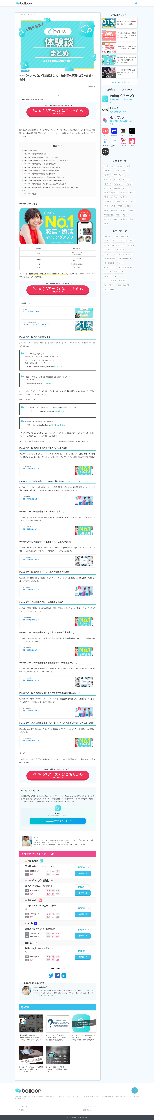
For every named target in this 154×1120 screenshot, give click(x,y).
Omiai (116, 236)
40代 (121, 166)
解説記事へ (83, 867)
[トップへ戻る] (134, 1090)
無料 (128, 206)
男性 (106, 210)
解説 (118, 215)
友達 (124, 193)
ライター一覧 (23, 1106)
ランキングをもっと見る (118, 82)
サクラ (117, 179)
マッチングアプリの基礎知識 (115, 280)
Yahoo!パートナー (119, 241)
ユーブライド (109, 285)
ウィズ (117, 254)
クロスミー (128, 254)
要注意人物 (109, 215)
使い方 (126, 188)
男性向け (115, 210)
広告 (125, 201)
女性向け (115, 197)
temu (117, 170)
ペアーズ (25, 71)
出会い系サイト (123, 285)
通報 (131, 219)
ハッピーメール (110, 267)
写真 (106, 193)
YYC (131, 241)
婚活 (124, 197)
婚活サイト (109, 201)
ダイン (120, 263)
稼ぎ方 (124, 210)
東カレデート (109, 289)
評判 (125, 215)
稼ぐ (132, 210)
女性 (106, 197)
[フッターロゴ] (28, 1090)
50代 (128, 166)
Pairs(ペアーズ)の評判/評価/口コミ (35, 154)
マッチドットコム (111, 276)
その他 (131, 245)
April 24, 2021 (50, 383)
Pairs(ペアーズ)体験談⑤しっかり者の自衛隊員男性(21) (42, 170)
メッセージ (119, 184)
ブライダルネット (126, 267)
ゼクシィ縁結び (125, 258)
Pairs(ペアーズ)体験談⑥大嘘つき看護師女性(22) (40, 174)
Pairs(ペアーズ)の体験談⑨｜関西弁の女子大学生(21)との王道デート (46, 184)
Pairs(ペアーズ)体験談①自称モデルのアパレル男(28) (41, 157)
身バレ (116, 219)
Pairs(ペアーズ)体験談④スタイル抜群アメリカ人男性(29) (42, 167)
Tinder (107, 241)
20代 (106, 166)
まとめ (26, 190)
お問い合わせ (87, 1110)
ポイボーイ (119, 272)
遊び (106, 224)
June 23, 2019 (59, 411)
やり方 (107, 175)
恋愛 (132, 201)
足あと (107, 219)
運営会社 (21, 1110)
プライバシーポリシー (89, 1106)
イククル (121, 249)
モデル (129, 184)
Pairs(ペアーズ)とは (30, 150)
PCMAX (125, 236)
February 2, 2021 (59, 425)
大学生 (132, 193)
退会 (124, 219)
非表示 (60, 145)
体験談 (117, 188)
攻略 (113, 206)
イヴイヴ (108, 254)
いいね (125, 170)
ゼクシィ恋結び (110, 258)
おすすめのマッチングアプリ (115, 245)
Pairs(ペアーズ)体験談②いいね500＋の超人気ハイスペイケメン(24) (46, 160)
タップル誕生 (109, 263)
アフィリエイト (119, 175)
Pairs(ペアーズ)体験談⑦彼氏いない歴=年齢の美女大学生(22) (44, 177)
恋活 (106, 206)
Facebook (108, 170)
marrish (107, 236)
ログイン (108, 188)
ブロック (108, 184)
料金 (120, 206)
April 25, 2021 (57, 366)
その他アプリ (109, 249)
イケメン (108, 179)
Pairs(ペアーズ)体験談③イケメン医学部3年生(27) (40, 164)
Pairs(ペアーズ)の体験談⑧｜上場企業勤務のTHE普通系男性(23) (45, 180)
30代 (113, 166)
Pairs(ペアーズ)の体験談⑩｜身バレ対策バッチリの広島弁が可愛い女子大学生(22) (51, 187)
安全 (118, 201)
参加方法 (115, 193)
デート (126, 179)
